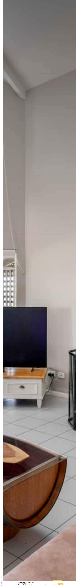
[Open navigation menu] (1, 1)
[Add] (56, 584)
